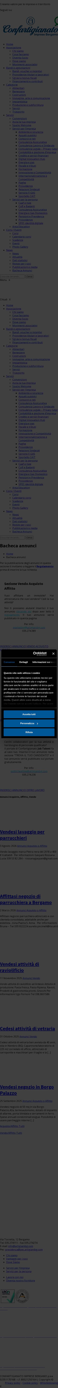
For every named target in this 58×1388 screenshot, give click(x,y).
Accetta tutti (29, 714)
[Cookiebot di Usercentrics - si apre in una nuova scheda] (35, 654)
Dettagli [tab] (23, 662)
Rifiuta (29, 732)
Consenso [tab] (9, 662)
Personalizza (27, 723)
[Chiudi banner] (53, 654)
